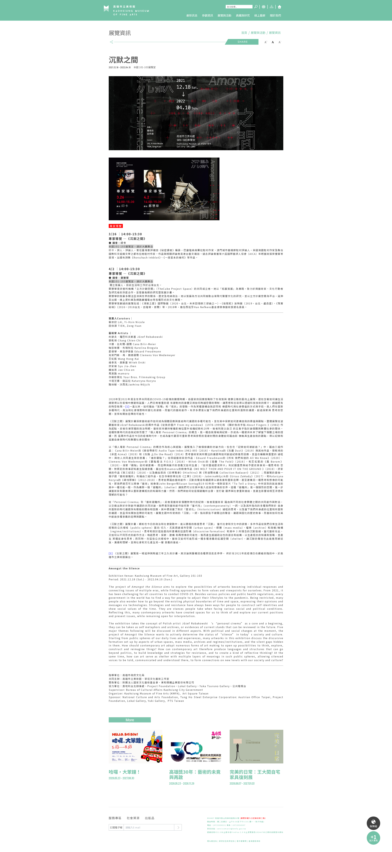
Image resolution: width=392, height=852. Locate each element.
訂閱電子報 (116, 827)
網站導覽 (271, 7)
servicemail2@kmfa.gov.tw (231, 828)
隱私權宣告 (212, 841)
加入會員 (373, 840)
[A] (272, 41)
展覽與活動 (224, 15)
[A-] (279, 41)
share (111, 40)
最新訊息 (191, 15)
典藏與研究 (243, 15)
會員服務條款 (254, 841)
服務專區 (115, 818)
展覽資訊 (275, 32)
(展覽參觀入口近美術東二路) (253, 818)
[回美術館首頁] (126, 10)
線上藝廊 (259, 15)
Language (263, 7)
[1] (127, 406)
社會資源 (133, 818)
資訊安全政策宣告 (227, 841)
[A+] (265, 41)
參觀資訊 (207, 15)
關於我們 (275, 15)
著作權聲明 (242, 841)
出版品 (150, 818)
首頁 (244, 32)
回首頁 (279, 7)
